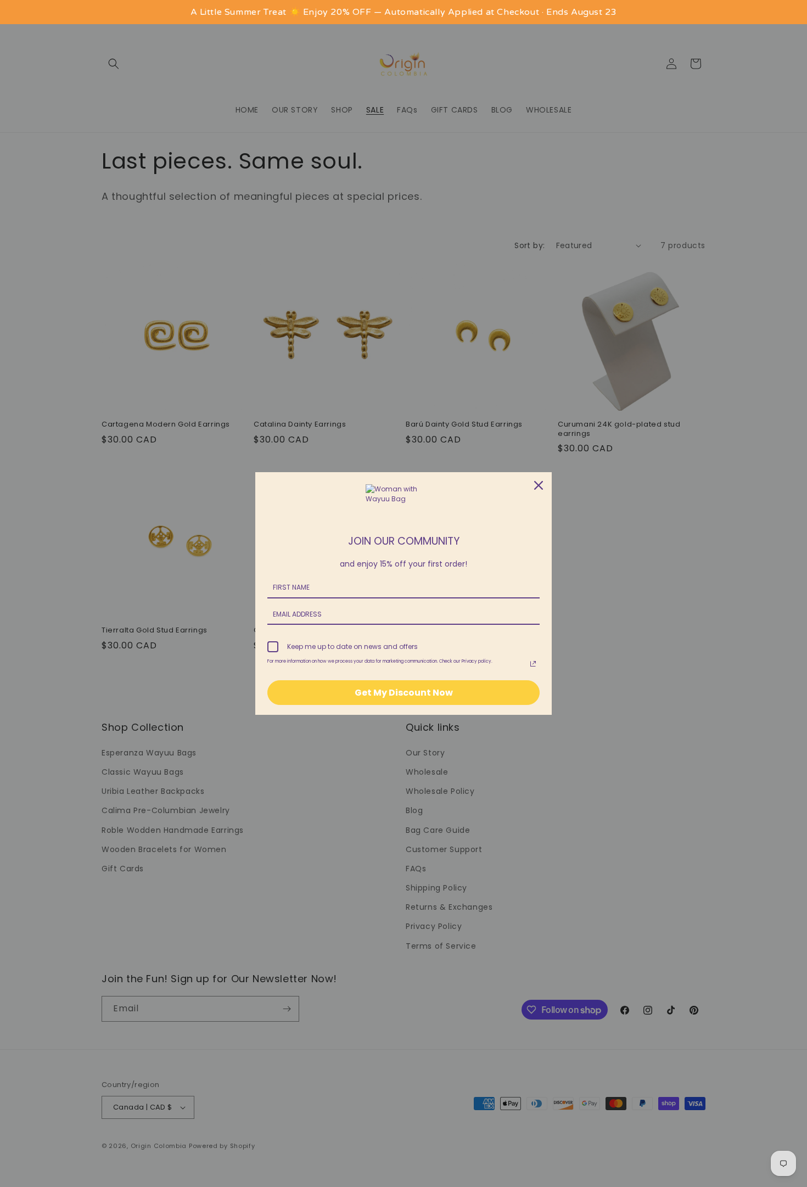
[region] (403, 12)
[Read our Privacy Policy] (533, 663)
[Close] (538, 485)
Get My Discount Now (404, 692)
